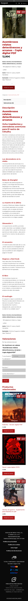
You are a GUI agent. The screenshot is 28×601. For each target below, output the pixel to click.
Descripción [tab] (7, 99)
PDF (18, 94)
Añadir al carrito (8, 87)
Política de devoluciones (14, 550)
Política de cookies (14, 544)
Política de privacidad (10, 541)
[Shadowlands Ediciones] (4, 3)
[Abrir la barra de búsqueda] (16, 3)
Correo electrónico (8, 373)
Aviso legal (14, 547)
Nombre (5, 367)
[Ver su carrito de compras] (19, 3)
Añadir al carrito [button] (8, 431)
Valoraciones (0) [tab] (9, 103)
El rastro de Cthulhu (12, 94)
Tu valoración (6, 359)
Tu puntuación (7, 356)
